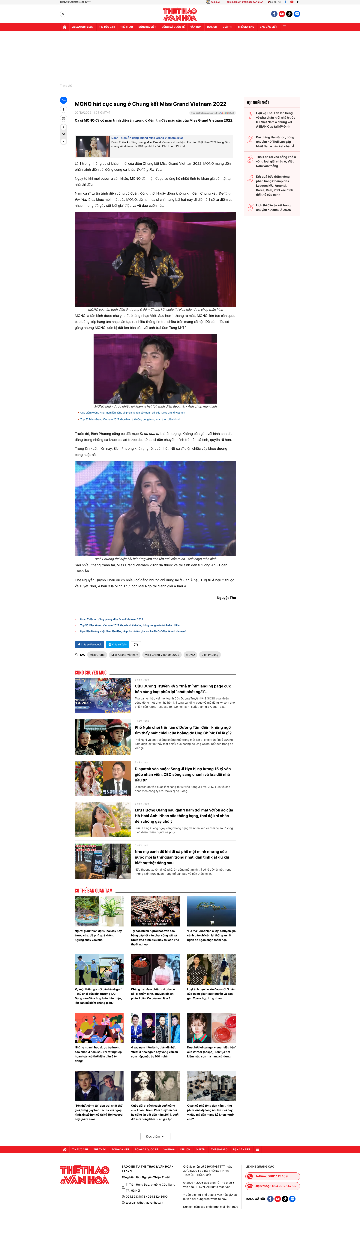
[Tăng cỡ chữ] (63, 127)
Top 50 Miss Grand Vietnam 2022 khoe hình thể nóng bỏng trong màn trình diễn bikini (130, 419)
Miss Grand (97, 654)
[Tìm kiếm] (63, 14)
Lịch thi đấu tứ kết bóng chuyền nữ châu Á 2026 (273, 207)
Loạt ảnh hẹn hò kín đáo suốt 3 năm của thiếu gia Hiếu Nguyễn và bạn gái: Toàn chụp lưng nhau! (211, 993)
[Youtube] (291, 2)
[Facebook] (285, 2)
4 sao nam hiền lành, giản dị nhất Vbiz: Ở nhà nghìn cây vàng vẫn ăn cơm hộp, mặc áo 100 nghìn (154, 1052)
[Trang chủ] (64, 27)
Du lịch (212, 27)
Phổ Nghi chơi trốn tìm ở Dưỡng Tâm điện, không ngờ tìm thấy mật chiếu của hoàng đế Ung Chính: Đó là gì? (183, 730)
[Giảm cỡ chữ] (63, 141)
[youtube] (282, 14)
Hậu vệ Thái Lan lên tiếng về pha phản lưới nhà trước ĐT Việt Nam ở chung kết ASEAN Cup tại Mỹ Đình (275, 119)
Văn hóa (196, 27)
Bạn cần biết (268, 27)
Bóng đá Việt (147, 27)
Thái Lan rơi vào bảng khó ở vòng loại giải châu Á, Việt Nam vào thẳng (276, 161)
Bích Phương (210, 654)
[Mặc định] (63, 134)
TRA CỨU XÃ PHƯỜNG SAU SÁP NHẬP (245, 2)
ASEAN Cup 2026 (82, 27)
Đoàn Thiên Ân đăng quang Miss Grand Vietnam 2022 (147, 138)
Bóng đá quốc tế (173, 27)
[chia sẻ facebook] (63, 109)
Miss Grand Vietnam (124, 654)
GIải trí (227, 27)
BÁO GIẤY (215, 2)
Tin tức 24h (107, 27)
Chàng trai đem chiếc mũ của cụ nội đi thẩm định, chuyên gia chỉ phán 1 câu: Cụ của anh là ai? (153, 993)
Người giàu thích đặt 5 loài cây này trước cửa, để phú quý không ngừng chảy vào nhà (98, 935)
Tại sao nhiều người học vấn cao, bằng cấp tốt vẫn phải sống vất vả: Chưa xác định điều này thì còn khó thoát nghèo (155, 937)
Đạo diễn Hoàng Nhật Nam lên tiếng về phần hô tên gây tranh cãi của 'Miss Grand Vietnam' (132, 412)
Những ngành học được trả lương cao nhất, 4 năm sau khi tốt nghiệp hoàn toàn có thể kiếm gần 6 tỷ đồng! (98, 1054)
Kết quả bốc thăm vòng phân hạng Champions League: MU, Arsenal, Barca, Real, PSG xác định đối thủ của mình (274, 185)
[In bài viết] (63, 118)
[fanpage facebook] (274, 14)
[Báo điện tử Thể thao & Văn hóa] (180, 14)
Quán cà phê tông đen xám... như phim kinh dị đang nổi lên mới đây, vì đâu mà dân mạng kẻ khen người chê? (211, 1112)
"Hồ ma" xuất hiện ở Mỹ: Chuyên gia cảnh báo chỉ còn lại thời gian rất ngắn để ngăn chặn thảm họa (211, 935)
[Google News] (212, 114)
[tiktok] (289, 14)
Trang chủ (66, 85)
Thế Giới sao (246, 27)
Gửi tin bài (275, 2)
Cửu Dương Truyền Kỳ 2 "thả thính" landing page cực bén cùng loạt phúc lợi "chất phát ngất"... (183, 689)
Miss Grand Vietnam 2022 (162, 654)
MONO (190, 654)
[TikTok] (298, 2)
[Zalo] (297, 14)
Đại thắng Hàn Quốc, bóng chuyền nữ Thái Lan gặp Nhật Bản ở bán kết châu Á (275, 141)
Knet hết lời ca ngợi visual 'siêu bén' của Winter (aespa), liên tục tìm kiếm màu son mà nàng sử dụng (211, 1052)
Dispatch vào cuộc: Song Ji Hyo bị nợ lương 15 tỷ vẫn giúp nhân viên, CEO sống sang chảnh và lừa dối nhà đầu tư (183, 774)
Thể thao (126, 27)
